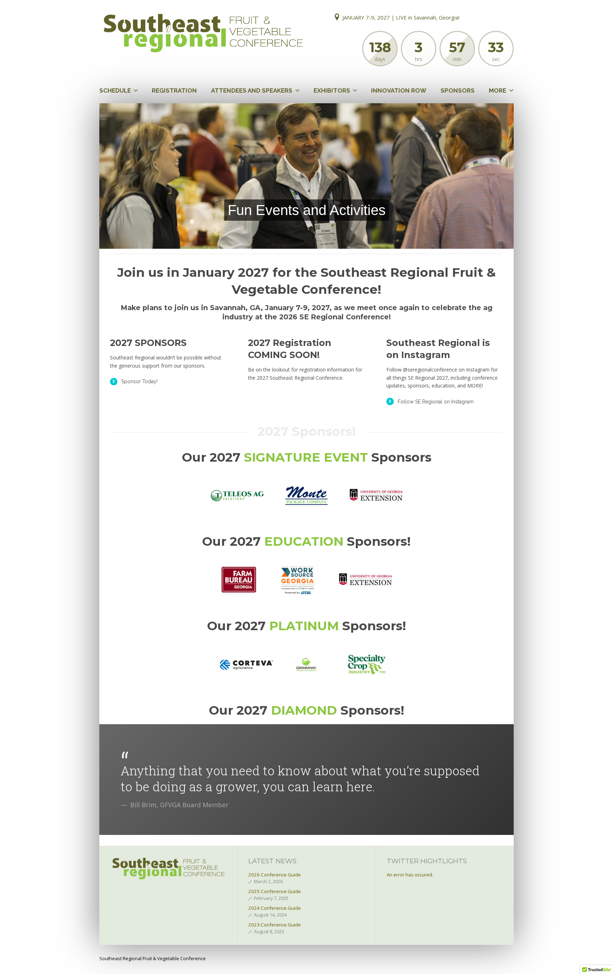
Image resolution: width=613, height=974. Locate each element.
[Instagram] (506, 18)
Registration (174, 90)
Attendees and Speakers (251, 90)
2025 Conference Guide (274, 891)
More (497, 90)
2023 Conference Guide (274, 924)
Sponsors (458, 90)
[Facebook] (478, 18)
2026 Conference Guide (274, 874)
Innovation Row (398, 90)
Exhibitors (332, 90)
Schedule (115, 90)
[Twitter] (492, 18)
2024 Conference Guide (274, 908)
